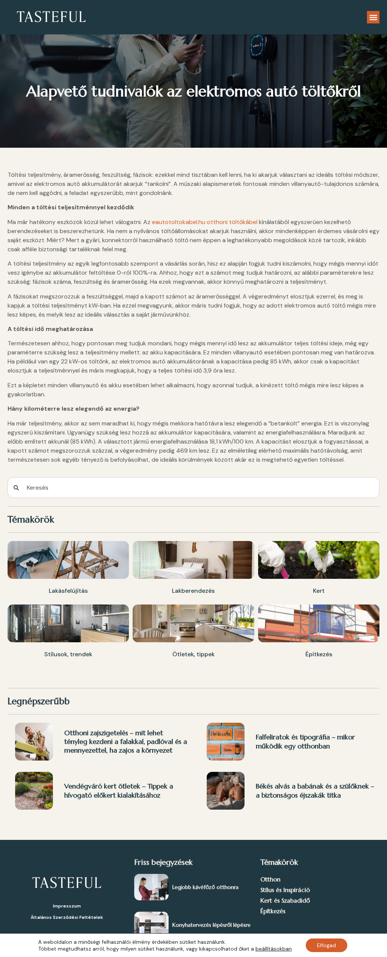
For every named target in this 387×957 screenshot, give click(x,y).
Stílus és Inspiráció (285, 890)
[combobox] (193, 487)
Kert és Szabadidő (285, 900)
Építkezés (272, 911)
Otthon (270, 879)
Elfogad (326, 945)
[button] (373, 17)
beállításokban (273, 948)
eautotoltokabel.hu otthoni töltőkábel (204, 222)
